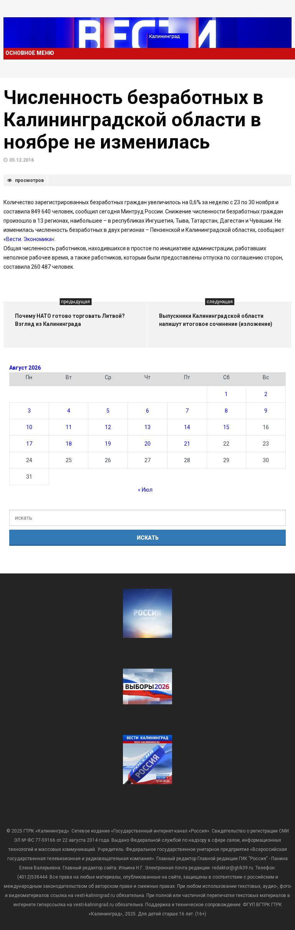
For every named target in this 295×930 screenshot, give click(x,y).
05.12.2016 (21, 160)
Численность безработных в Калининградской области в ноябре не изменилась (133, 119)
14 (187, 427)
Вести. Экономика (29, 239)
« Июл (145, 490)
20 (147, 444)
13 (147, 427)
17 (29, 444)
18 (69, 444)
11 (69, 427)
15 (226, 427)
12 (108, 427)
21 (187, 444)
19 (108, 444)
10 (29, 427)
